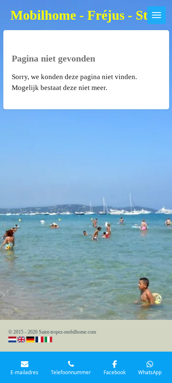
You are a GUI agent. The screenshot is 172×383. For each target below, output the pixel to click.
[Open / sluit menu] (156, 15)
